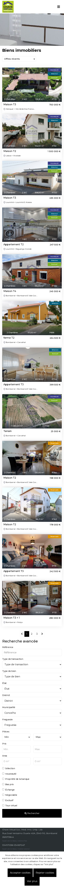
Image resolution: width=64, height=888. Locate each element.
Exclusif (9, 800)
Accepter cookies (20, 872)
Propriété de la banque (17, 779)
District (6, 695)
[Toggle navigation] (58, 6)
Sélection (10, 768)
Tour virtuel (11, 805)
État (4, 683)
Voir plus (32, 881)
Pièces (5, 731)
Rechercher (33, 813)
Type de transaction (12, 659)
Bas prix (9, 784)
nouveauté (10, 773)
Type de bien (9, 671)
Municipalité (8, 707)
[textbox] (16, 749)
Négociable (11, 795)
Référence (7, 647)
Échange (9, 789)
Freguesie (7, 719)
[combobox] (16, 749)
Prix (4, 743)
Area (4, 755)
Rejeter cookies (45, 872)
